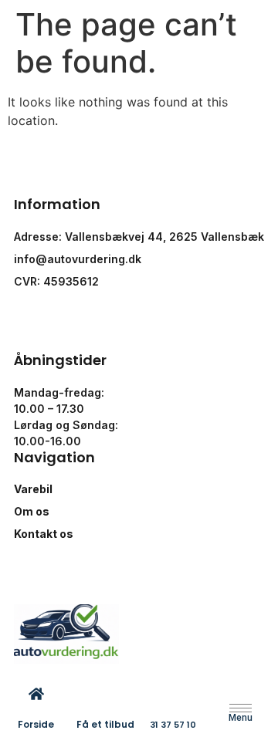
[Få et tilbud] (105, 694)
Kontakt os (43, 533)
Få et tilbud (105, 724)
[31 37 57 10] (173, 694)
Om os (31, 511)
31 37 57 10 (173, 724)
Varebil (33, 488)
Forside (36, 724)
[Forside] (36, 694)
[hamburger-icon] (240, 708)
